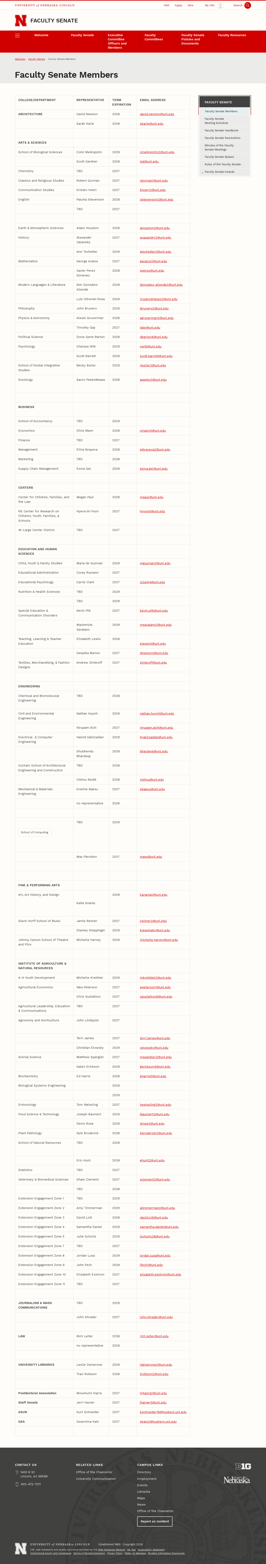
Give (190, 5)
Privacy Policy (115, 1553)
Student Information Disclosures (166, 1553)
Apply (178, 5)
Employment (146, 1479)
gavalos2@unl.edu (153, 261)
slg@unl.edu (149, 161)
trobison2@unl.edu (154, 1374)
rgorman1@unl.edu (154, 180)
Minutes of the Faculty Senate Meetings (219, 147)
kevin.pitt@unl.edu (154, 611)
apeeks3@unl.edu (153, 380)
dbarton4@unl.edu (153, 337)
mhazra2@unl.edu (153, 1393)
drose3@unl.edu (152, 1123)
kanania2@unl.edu (153, 895)
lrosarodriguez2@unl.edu (158, 299)
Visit (166, 5)
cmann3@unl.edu (153, 431)
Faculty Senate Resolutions (222, 137)
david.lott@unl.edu (154, 1217)
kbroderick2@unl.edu (156, 1133)
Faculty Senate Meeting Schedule (216, 120)
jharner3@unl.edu (153, 1402)
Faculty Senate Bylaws (219, 156)
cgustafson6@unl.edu (156, 996)
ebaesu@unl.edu (152, 789)
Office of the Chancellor (94, 1472)
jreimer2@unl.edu (153, 921)
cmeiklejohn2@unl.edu (157, 152)
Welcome (41, 35)
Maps (141, 1498)
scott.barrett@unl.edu (156, 356)
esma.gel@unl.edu (153, 469)
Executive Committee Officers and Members (117, 41)
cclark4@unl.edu (152, 582)
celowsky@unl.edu (154, 1048)
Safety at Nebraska (135, 1553)
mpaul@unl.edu (151, 497)
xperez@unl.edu (152, 270)
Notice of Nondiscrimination (89, 1553)
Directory (144, 1472)
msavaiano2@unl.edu (156, 625)
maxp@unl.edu (151, 857)
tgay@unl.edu (150, 327)
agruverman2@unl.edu (157, 318)
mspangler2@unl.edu (156, 1057)
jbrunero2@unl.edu (154, 308)
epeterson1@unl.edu (155, 987)
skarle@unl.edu (151, 124)
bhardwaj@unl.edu (154, 751)
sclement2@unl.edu (155, 1179)
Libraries (143, 1492)
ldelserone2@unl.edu (156, 1365)
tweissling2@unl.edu (155, 1105)
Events (142, 1485)
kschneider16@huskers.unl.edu (163, 1412)
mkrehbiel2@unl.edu (155, 978)
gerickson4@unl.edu (155, 1067)
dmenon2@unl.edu (154, 653)
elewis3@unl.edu (153, 644)
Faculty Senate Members (221, 111)
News (141, 1504)
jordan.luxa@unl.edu (155, 1255)
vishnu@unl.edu (152, 779)
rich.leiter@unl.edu (154, 1336)
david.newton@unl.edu (157, 114)
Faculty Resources (232, 35)
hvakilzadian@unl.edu (156, 737)
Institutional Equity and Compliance (50, 1553)
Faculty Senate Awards (219, 171)
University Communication (96, 1479)
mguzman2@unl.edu (155, 563)
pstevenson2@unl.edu (156, 199)
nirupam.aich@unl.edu (156, 728)
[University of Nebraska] (237, 1479)
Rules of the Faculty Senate (223, 164)
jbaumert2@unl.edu (154, 1114)
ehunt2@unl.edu (152, 1160)
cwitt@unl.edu (150, 346)
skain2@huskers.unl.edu (158, 1421)
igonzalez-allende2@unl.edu (161, 285)
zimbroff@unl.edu (153, 662)
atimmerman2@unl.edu (157, 1208)
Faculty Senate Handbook (221, 130)
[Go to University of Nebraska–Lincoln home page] (21, 20)
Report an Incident (155, 1521)
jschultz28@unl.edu (155, 1236)
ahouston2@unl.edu (155, 228)
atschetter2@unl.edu (155, 252)
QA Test (131, 1549)
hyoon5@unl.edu (152, 511)
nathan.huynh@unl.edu (157, 713)
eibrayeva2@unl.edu (155, 449)
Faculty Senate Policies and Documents (192, 39)
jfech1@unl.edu (151, 1265)
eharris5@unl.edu (153, 1076)
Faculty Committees (154, 37)
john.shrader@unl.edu (156, 1317)
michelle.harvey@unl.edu (159, 940)
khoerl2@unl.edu (153, 190)
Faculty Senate (54, 20)
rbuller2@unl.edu (153, 365)
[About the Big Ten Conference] (243, 1466)
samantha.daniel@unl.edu (159, 1227)
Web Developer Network (111, 1549)
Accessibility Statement (151, 1549)
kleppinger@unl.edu (155, 930)
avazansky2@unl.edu (155, 237)
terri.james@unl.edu (155, 1038)
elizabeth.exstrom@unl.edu (160, 1274)
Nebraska (20, 59)
